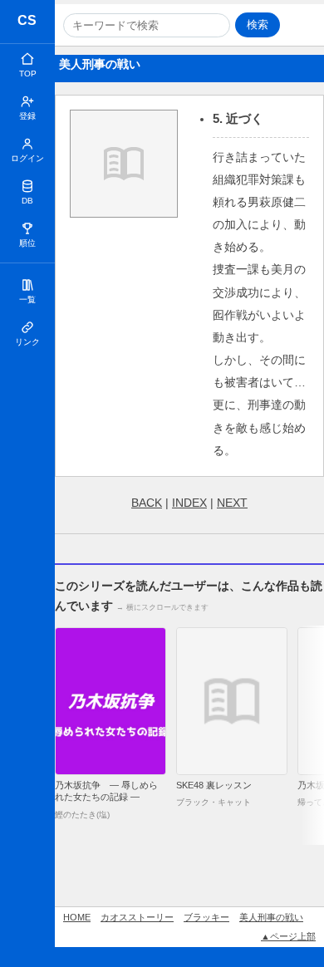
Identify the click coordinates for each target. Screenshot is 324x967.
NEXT (232, 502)
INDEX (189, 502)
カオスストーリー (27, 23)
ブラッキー (206, 917)
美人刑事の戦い (271, 917)
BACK (146, 502)
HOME (77, 917)
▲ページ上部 (288, 936)
